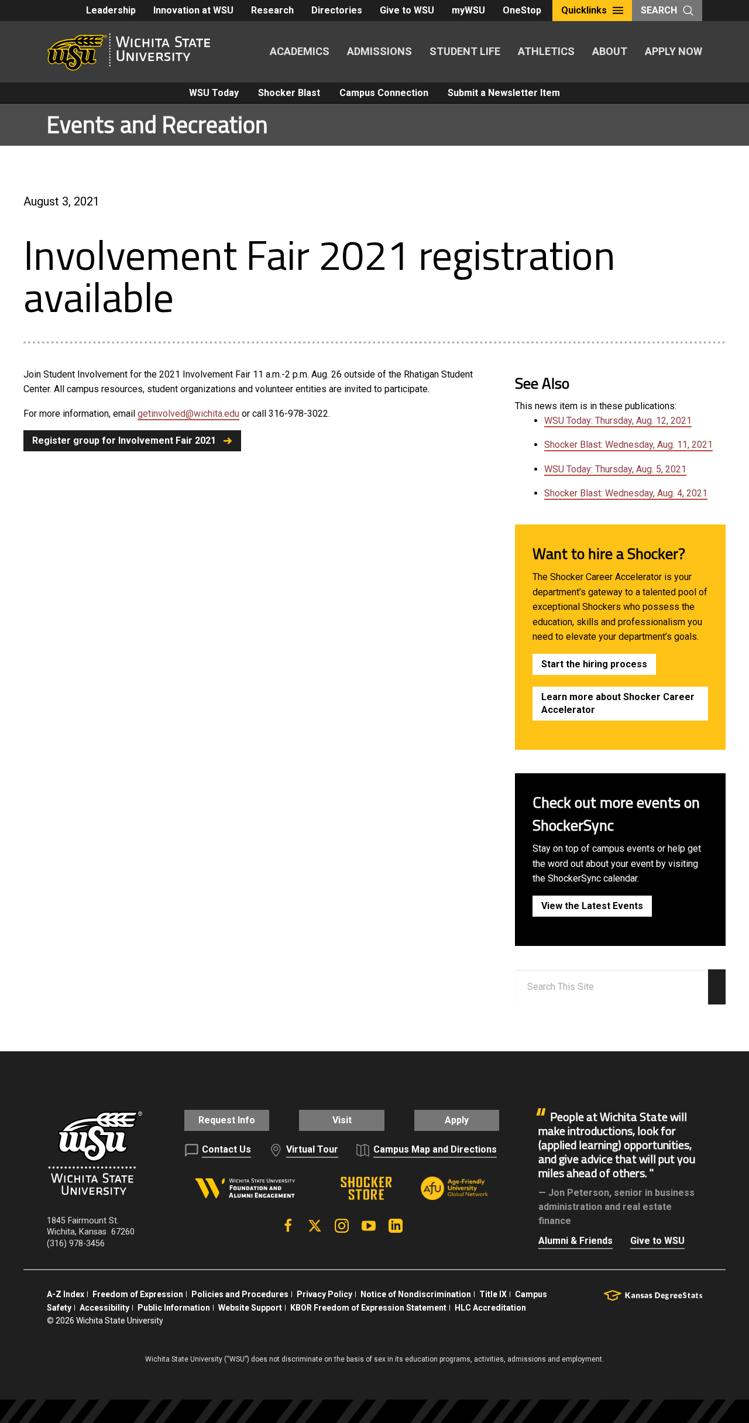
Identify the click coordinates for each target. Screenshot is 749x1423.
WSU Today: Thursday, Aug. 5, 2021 (615, 469)
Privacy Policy (324, 1294)
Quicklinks (584, 10)
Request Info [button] (226, 1120)
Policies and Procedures (239, 1294)
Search (659, 10)
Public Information (174, 1307)
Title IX (493, 1294)
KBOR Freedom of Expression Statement (368, 1307)
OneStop (522, 10)
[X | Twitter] (315, 1226)
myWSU (468, 10)
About (609, 51)
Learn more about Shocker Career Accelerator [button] (618, 703)
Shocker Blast (289, 92)
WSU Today (214, 92)
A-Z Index (65, 1294)
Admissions (379, 51)
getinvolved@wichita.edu (188, 413)
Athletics (546, 51)
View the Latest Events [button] (592, 905)
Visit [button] (342, 1120)
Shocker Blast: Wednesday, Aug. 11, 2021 (628, 444)
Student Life (465, 51)
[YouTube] (369, 1226)
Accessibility (104, 1307)
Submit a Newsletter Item (504, 92)
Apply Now (673, 51)
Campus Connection (383, 92)
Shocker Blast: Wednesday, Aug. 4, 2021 (625, 493)
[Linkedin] (396, 1226)
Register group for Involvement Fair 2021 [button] (124, 440)
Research (272, 10)
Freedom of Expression (137, 1294)
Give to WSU (407, 10)
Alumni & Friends (575, 1240)
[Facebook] (288, 1226)
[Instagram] (342, 1226)
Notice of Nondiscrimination (415, 1294)
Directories (336, 10)
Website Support (250, 1307)
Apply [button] (457, 1120)
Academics (299, 51)
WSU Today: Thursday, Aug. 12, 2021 (618, 420)
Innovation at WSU (193, 10)
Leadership (111, 10)
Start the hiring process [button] (594, 664)
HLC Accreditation (490, 1307)
